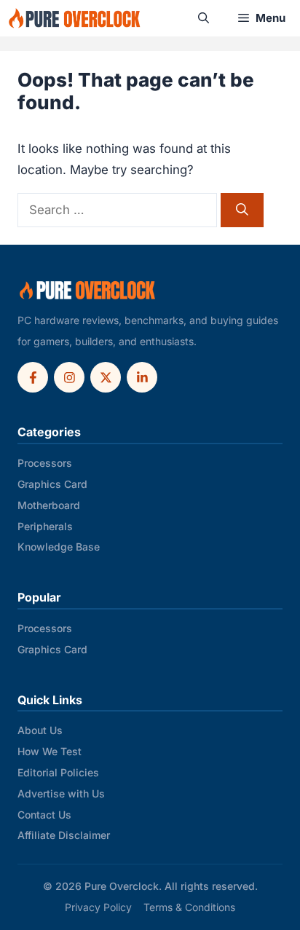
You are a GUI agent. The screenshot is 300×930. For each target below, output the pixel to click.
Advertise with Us (61, 793)
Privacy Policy (98, 907)
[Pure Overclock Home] (87, 291)
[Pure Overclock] (74, 18)
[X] (105, 377)
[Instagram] (69, 377)
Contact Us (44, 814)
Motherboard (48, 505)
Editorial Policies (58, 772)
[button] (203, 18)
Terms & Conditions (189, 907)
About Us (40, 730)
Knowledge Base (58, 546)
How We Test (49, 751)
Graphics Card (52, 484)
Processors (44, 463)
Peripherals (45, 526)
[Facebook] (32, 377)
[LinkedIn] (142, 377)
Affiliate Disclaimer (63, 835)
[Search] (242, 210)
